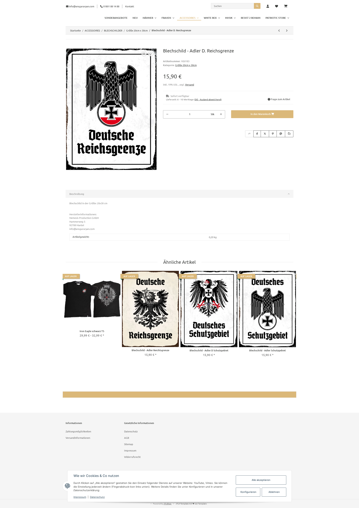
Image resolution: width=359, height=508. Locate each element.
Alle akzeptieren (261, 479)
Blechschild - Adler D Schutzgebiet (209, 350)
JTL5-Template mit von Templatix (191, 503)
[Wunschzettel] (276, 6)
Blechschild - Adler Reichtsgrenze (150, 350)
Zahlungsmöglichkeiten (78, 431)
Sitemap (128, 444)
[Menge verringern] (167, 114)
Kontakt (129, 6)
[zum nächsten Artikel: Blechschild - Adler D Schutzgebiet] (286, 30)
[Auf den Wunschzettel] (150, 53)
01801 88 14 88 (111, 6)
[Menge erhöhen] (221, 114)
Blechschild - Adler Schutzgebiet (267, 350)
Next (292, 316)
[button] (267, 6)
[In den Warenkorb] (69, 46)
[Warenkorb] (287, 6)
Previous (66, 316)
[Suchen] (257, 6)
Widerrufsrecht (132, 456)
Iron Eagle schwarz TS (92, 331)
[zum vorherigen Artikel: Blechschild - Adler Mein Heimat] (279, 30)
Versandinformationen (78, 437)
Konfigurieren (248, 491)
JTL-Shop (168, 503)
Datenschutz (131, 431)
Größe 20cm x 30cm (186, 65)
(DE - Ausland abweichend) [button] (208, 99)
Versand (189, 84)
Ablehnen (274, 491)
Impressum (130, 450)
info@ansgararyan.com (81, 6)
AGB (126, 437)
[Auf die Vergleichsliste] (144, 53)
